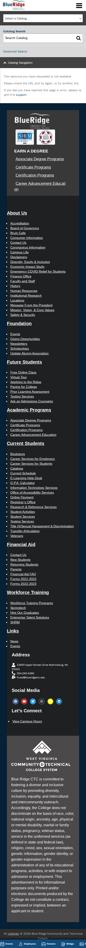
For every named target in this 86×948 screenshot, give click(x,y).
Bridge (70, 943)
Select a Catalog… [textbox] (17, 18)
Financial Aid (21, 544)
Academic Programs (29, 409)
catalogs (13, 933)
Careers (51, 943)
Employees (30, 943)
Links (13, 630)
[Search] (78, 37)
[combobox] (43, 18)
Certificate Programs (33, 167)
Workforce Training (28, 592)
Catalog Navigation (20, 63)
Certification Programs (35, 175)
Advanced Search (15, 51)
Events (9, 943)
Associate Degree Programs (40, 159)
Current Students (25, 443)
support (21, 95)
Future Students (24, 362)
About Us (17, 213)
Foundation (19, 323)
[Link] (13, 5)
